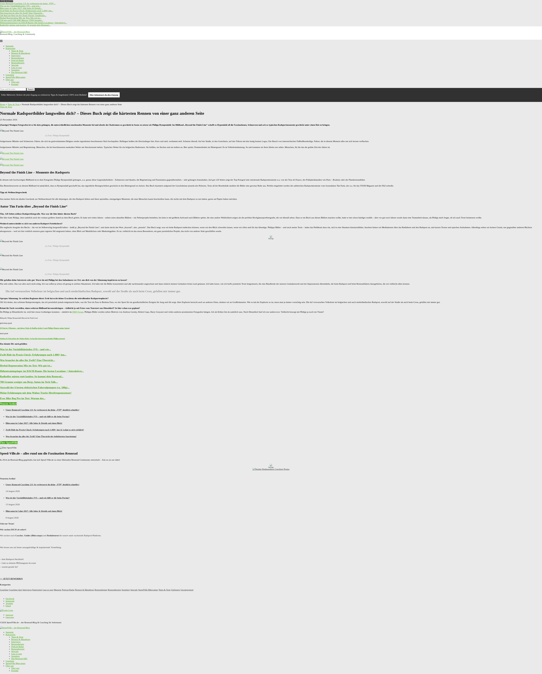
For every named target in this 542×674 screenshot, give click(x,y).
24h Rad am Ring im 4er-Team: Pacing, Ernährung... (23, 15)
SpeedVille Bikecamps (15, 77)
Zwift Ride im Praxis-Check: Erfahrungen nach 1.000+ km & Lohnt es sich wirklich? (45, 430)
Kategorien (10, 48)
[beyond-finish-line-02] (12, 159)
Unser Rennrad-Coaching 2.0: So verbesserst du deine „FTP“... (27, 3)
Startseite (10, 46)
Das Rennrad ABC (19, 72)
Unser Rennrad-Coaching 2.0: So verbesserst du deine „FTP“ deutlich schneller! (42, 410)
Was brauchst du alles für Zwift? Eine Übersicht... (22, 13)
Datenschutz (10, 617)
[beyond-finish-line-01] (12, 165)
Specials (14, 65)
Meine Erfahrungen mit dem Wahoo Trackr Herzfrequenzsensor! (35, 392)
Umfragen (175, 590)
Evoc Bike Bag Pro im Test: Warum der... (22, 398)
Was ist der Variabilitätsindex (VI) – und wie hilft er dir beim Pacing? (38, 416)
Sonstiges (15, 70)
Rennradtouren (17, 63)
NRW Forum (77, 312)
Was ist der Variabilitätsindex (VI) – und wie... (20, 6)
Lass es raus (16, 67)
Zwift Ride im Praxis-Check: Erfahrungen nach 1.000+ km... (26, 11)
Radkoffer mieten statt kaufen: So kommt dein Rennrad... (25, 25)
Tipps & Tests (17, 51)
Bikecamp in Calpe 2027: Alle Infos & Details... (21, 8)
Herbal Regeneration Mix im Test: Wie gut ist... (20, 18)
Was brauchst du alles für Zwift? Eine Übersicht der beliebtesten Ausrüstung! (41, 436)
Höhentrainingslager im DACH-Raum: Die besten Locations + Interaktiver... (33, 23)
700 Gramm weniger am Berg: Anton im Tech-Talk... (29, 382)
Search (31, 89)
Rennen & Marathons (20, 53)
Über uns (10, 79)
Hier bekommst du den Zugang (104, 95)
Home (2, 104)
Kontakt (14, 84)
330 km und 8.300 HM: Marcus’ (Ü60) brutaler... (21, 20)
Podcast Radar (17, 60)
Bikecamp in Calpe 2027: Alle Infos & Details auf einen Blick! (34, 423)
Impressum (9, 615)
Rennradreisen (17, 58)
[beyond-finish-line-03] (12, 153)
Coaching (10, 75)
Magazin (57, 590)
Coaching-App (15, 590)
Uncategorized (187, 590)
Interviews (15, 55)
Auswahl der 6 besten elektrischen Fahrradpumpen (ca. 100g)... (34, 387)
